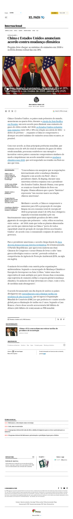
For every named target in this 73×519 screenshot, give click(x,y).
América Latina (9, 30)
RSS (42, 504)
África (15, 30)
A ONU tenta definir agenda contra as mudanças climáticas (11, 186)
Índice (45, 504)
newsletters (9, 457)
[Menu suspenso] (6, 17)
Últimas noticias (10, 419)
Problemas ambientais (13, 345)
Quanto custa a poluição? (9, 192)
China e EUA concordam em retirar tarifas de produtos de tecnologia (10, 176)
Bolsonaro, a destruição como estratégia (21, 423)
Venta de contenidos (25, 502)
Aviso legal (32, 502)
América (23, 345)
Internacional (13, 26)
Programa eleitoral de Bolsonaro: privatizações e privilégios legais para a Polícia (34, 435)
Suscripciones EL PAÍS (24, 504)
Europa (20, 30)
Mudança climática (49, 345)
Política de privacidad (49, 502)
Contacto (18, 502)
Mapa (55, 502)
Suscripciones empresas (35, 504)
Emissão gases (38, 345)
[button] (36, 75)
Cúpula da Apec (12, 35)
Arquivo (41, 457)
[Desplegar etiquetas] (64, 345)
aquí (44, 353)
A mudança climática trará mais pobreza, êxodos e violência (11, 209)
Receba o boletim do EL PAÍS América (20, 319)
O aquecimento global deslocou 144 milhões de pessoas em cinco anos (11, 200)
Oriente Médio (27, 30)
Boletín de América (11, 461)
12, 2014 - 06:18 (38, 106)
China (33, 30)
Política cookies (39, 502)
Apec (31, 345)
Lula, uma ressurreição (15, 426)
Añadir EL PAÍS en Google (61, 111)
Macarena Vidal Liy (36, 104)
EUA (37, 30)
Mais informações (12, 353)
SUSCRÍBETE (55, 13)
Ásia (28, 345)
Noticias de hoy (50, 504)
